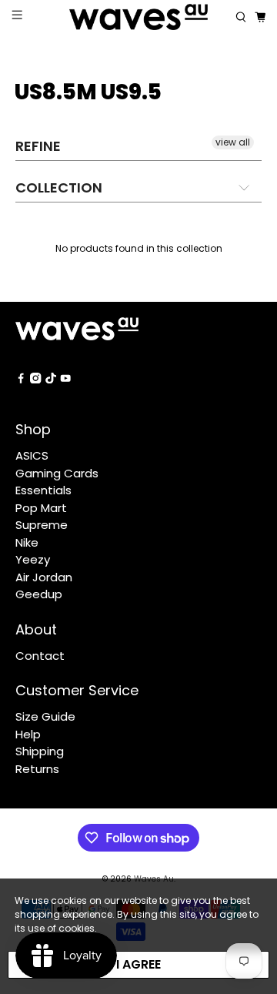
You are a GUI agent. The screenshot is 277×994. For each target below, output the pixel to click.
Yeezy (32, 559)
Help (28, 734)
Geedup (38, 594)
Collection (58, 187)
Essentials (43, 490)
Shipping (39, 751)
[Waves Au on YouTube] (65, 379)
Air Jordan (43, 577)
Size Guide (45, 716)
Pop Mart (41, 508)
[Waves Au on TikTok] (50, 379)
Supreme (41, 525)
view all (232, 142)
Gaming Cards (56, 473)
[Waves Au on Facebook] (20, 379)
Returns (37, 769)
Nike (26, 542)
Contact (40, 656)
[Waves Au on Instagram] (35, 379)
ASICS (31, 455)
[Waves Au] (138, 17)
